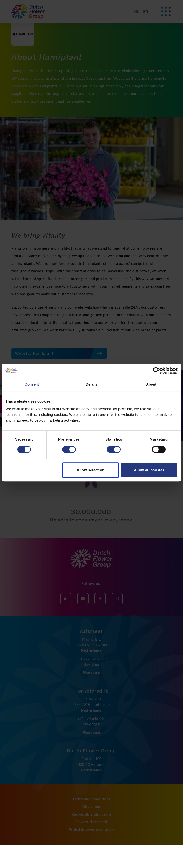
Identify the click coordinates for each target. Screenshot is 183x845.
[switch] (69, 449)
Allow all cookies (149, 470)
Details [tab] (91, 384)
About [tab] (151, 384)
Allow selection (90, 470)
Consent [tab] (32, 384)
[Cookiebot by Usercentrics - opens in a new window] (157, 370)
